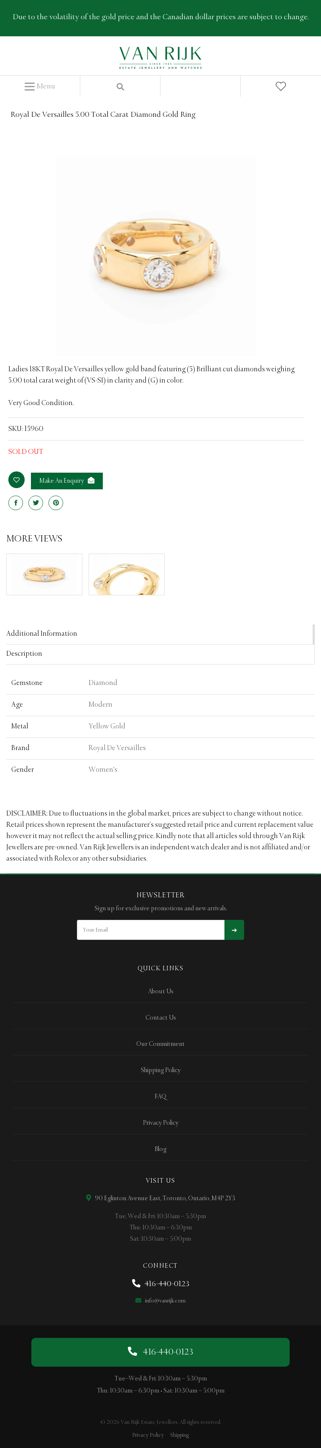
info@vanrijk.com (165, 1301)
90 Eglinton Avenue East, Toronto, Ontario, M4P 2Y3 (164, 1198)
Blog (160, 1149)
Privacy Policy (160, 1123)
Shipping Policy (161, 1070)
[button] (40, 87)
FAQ (160, 1096)
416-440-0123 (166, 1284)
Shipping (179, 1435)
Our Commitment (160, 1044)
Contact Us (160, 1018)
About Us (160, 991)
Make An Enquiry (62, 481)
